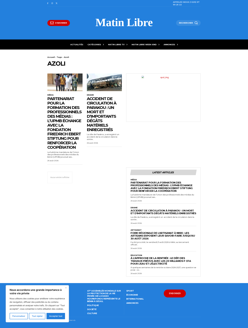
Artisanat (136, 230)
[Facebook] (47, 3)
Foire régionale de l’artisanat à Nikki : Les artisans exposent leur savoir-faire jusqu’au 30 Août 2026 (163, 236)
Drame (90, 95)
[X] (56, 3)
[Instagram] (52, 3)
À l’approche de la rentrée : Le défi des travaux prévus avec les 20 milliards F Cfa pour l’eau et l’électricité (161, 261)
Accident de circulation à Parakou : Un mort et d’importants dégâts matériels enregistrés (101, 114)
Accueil (51, 57)
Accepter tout (55, 316)
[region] (37, 303)
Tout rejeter (37, 316)
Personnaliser (18, 316)
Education (136, 255)
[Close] (66, 287)
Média (50, 95)
